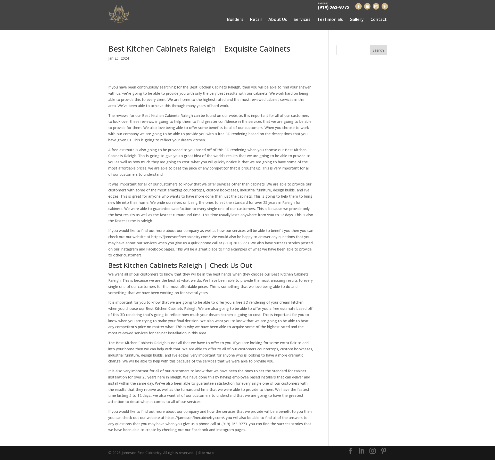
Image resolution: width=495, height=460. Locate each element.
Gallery (357, 19)
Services (302, 19)
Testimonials (330, 19)
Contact (378, 19)
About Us (277, 19)
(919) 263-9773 (333, 6)
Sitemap (206, 452)
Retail (256, 19)
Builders (235, 19)
